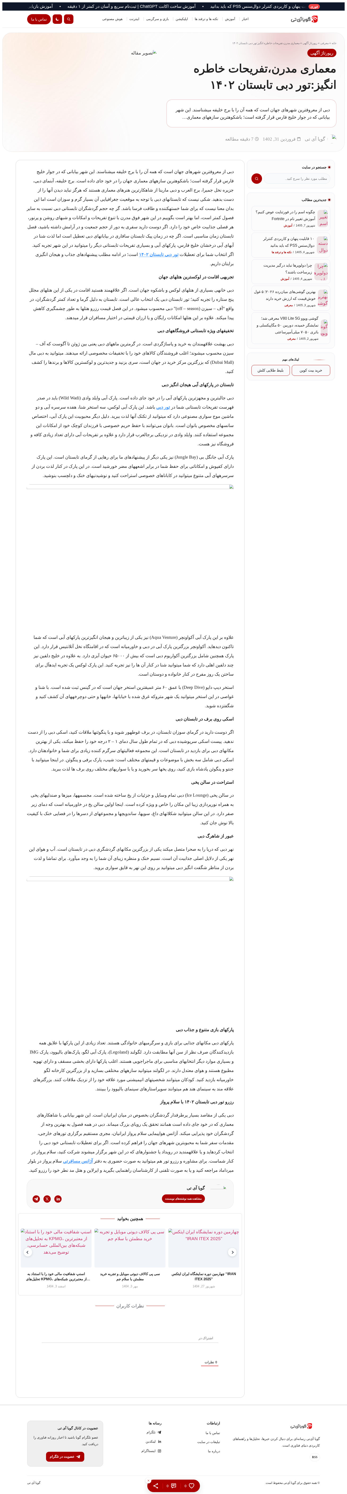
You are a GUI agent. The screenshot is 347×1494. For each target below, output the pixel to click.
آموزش (230, 19)
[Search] (68, 19)
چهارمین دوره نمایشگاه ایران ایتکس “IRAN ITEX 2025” (204, 1276)
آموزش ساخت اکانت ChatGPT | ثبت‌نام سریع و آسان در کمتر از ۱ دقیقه (166, 6)
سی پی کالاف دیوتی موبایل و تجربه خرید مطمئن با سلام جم (130, 1276)
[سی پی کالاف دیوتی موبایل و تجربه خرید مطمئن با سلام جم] (130, 1248)
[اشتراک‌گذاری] (156, 1486)
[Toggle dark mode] (57, 19)
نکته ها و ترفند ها (206, 19)
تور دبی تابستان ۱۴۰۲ (158, 254)
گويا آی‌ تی (33, 1483)
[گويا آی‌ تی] (298, 19)
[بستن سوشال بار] (148, 1480)
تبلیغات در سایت (208, 1442)
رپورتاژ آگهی (310, 43)
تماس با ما (39, 19)
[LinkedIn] (58, 1199)
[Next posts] (232, 1252)
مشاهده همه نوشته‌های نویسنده (183, 1198)
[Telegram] (36, 1199)
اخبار (245, 19)
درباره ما (214, 1451)
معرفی (324, 43)
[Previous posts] (28, 1252)
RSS (314, 1457)
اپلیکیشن (182, 19)
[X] (47, 1199)
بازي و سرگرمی (157, 19)
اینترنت (134, 19)
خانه (334, 43)
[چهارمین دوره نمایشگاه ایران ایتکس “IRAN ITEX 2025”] (203, 1248)
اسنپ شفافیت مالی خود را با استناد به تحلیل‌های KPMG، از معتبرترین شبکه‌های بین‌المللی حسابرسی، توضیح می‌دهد (56, 1277)
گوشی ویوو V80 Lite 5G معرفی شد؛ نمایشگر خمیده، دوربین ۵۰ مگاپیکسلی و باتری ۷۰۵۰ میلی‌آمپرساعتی (287, 325)
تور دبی (163, 407)
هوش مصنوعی (112, 19)
